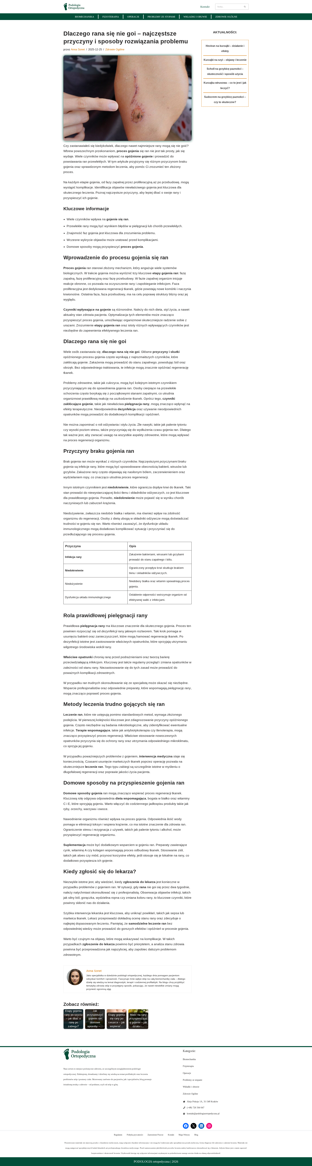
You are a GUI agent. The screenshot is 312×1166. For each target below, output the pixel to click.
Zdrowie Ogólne (226, 16)
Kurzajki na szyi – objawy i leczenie (225, 59)
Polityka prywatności (135, 1135)
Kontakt (205, 6)
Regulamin (118, 1135)
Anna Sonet (78, 49)
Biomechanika (84, 16)
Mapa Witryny (184, 1135)
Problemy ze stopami (161, 16)
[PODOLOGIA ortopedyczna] (73, 6)
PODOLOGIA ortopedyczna (151, 1161)
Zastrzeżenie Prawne (155, 1135)
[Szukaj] (245, 7)
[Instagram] (209, 1126)
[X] (193, 1126)
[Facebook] (186, 1126)
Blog (196, 1135)
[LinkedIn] (201, 1126)
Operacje (133, 16)
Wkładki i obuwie (195, 16)
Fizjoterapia (110, 16)
